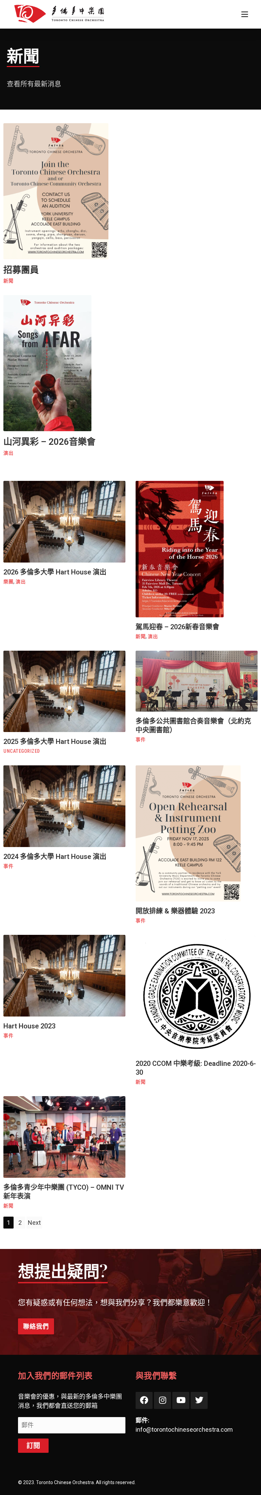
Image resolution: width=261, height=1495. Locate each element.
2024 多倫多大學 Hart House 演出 (54, 856)
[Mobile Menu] (244, 14)
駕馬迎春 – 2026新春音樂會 (177, 627)
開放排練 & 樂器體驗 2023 (175, 911)
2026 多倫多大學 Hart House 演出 (54, 572)
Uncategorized (21, 751)
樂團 (8, 581)
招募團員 (21, 270)
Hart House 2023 (29, 1026)
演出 (8, 453)
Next (34, 1222)
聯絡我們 (36, 1326)
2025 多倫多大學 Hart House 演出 (54, 741)
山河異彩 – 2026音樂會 (49, 442)
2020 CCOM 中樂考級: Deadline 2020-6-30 (196, 1067)
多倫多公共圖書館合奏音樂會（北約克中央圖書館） (193, 725)
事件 (140, 739)
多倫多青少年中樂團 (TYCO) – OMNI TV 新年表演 (63, 1191)
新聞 (8, 280)
